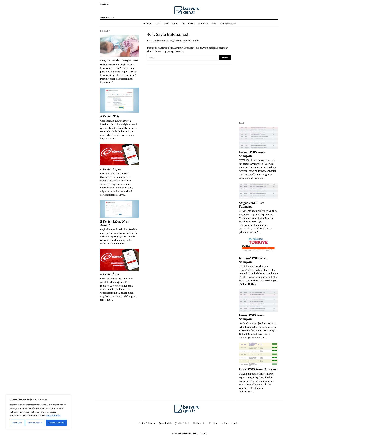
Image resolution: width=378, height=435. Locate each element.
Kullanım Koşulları (230, 423)
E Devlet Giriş (109, 116)
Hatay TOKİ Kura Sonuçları (251, 317)
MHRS (191, 23)
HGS (214, 23)
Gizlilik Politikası (147, 423)
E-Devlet (147, 23)
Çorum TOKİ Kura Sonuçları (252, 153)
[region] (38, 412)
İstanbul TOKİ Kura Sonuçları (253, 260)
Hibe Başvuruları (228, 23)
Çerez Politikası (53, 415)
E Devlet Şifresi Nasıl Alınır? (114, 223)
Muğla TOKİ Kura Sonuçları (251, 204)
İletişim (213, 423)
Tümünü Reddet (35, 422)
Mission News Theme (180, 433)
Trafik (174, 23)
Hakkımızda (199, 423)
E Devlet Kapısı (110, 169)
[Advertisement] (258, 74)
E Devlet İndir (109, 274)
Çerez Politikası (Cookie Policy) (174, 423)
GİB (183, 23)
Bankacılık (203, 23)
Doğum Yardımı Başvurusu (119, 60)
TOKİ (158, 23)
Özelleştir (17, 422)
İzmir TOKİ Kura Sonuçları (258, 369)
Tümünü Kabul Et (56, 422)
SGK (166, 23)
